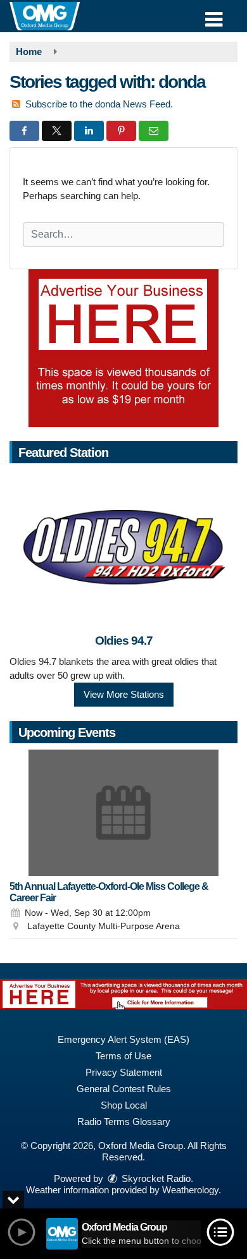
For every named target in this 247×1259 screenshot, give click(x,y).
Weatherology (190, 1189)
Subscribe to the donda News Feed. (99, 104)
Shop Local (124, 1105)
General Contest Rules (124, 1088)
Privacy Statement (124, 1072)
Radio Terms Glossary (123, 1121)
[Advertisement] (123, 348)
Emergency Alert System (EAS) (123, 1039)
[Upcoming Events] (124, 813)
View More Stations (124, 694)
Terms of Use (123, 1055)
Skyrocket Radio (155, 1178)
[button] (214, 15)
